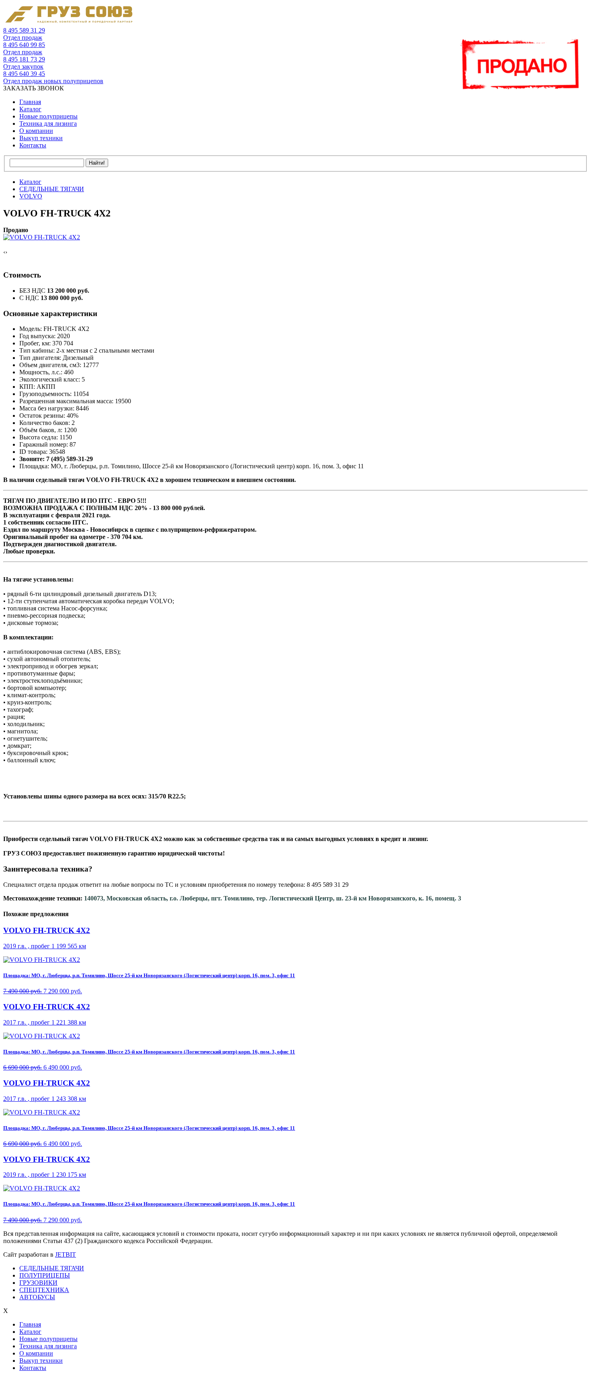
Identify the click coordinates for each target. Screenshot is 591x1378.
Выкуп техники (41, 138)
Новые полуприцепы (48, 116)
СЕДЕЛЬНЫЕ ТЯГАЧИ (51, 1268)
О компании (36, 130)
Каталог (30, 109)
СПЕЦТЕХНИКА (44, 1289)
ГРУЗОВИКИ (38, 1282)
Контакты (32, 145)
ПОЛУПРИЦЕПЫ (44, 1275)
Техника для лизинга (48, 123)
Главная (30, 101)
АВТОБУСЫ (37, 1297)
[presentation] (4, 252)
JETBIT (65, 1254)
